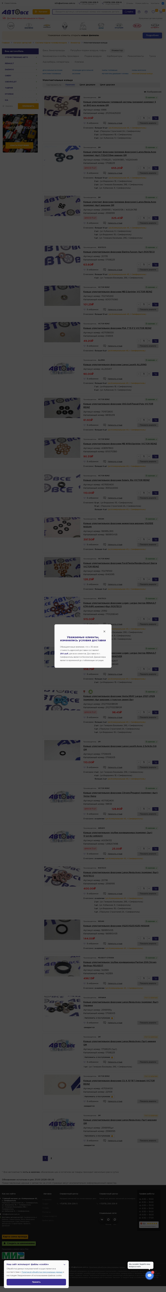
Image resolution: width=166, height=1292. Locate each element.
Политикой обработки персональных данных (42, 1272)
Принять (36, 1282)
